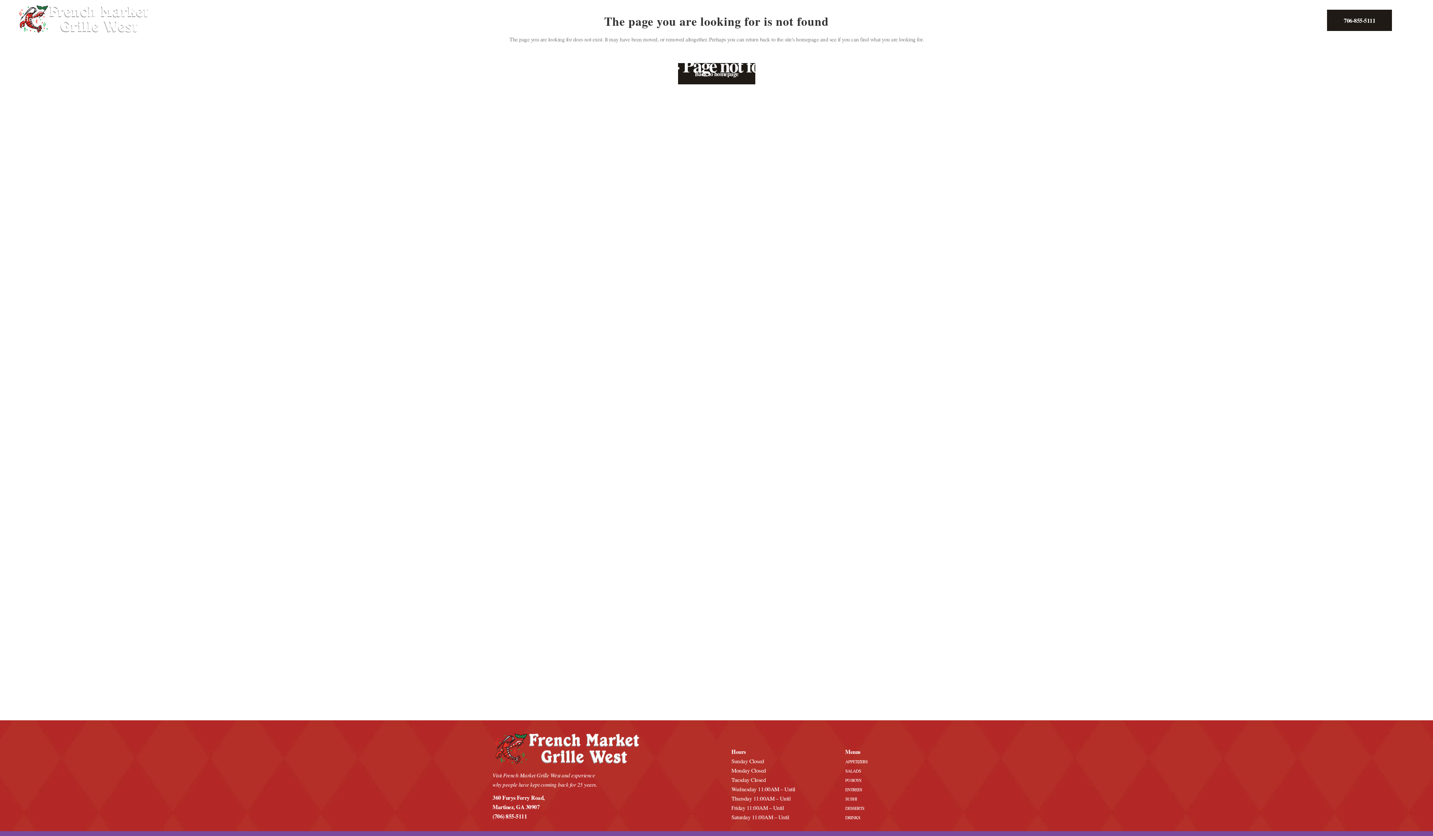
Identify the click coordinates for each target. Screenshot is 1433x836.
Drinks (852, 817)
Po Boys (853, 780)
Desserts (854, 808)
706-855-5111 (1359, 20)
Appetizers (856, 761)
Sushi (851, 799)
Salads (853, 771)
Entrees (853, 789)
